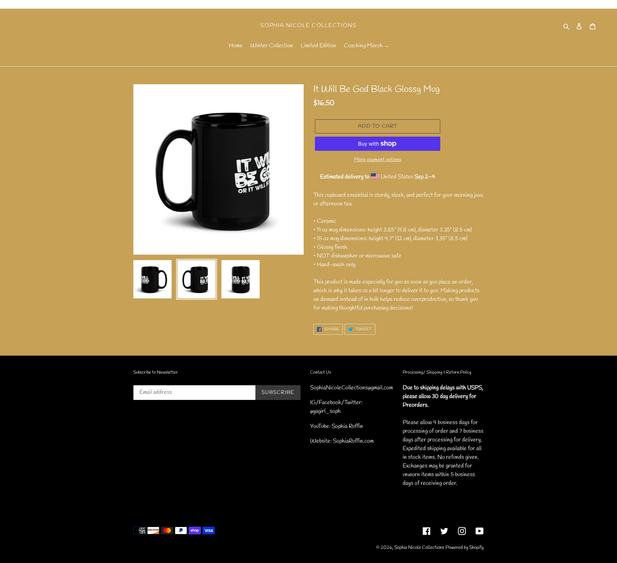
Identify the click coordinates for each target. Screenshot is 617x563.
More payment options (377, 159)
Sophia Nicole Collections (308, 26)
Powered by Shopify (464, 547)
